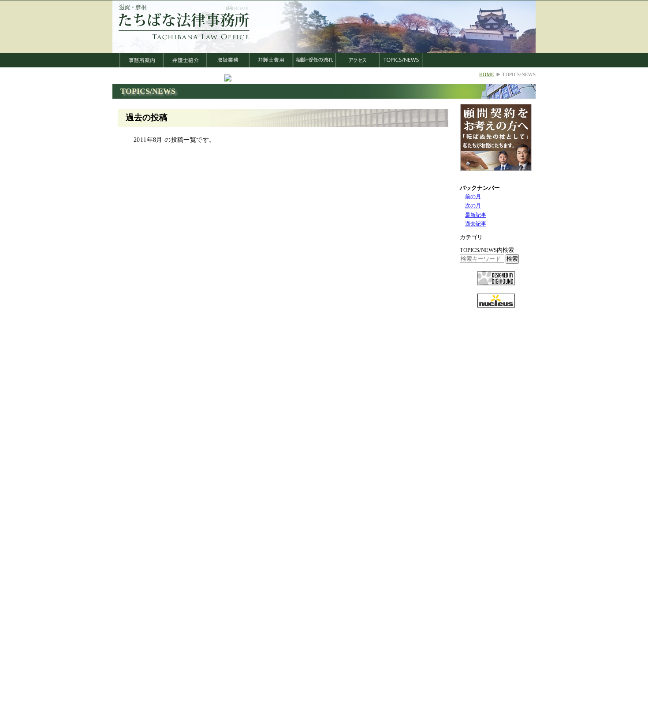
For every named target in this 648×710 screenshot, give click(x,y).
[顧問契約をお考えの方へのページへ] (496, 176)
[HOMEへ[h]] (184, 40)
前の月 (473, 196)
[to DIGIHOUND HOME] (496, 291)
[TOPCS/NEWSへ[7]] (401, 65)
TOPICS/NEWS (147, 91)
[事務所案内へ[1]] (142, 65)
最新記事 (475, 215)
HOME (486, 74)
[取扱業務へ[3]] (228, 65)
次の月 (473, 205)
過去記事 (475, 223)
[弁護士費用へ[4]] (271, 65)
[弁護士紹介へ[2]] (185, 65)
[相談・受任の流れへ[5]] (314, 65)
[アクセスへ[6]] (358, 65)
